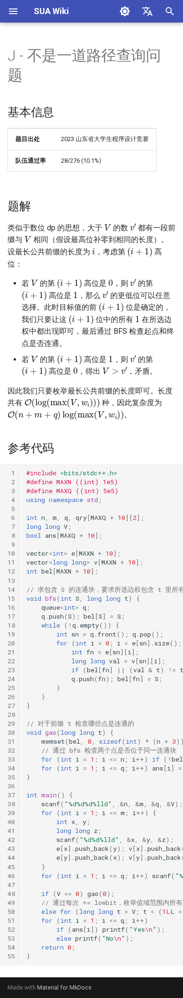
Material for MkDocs (64, 987)
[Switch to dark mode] (124, 11)
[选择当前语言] (147, 11)
